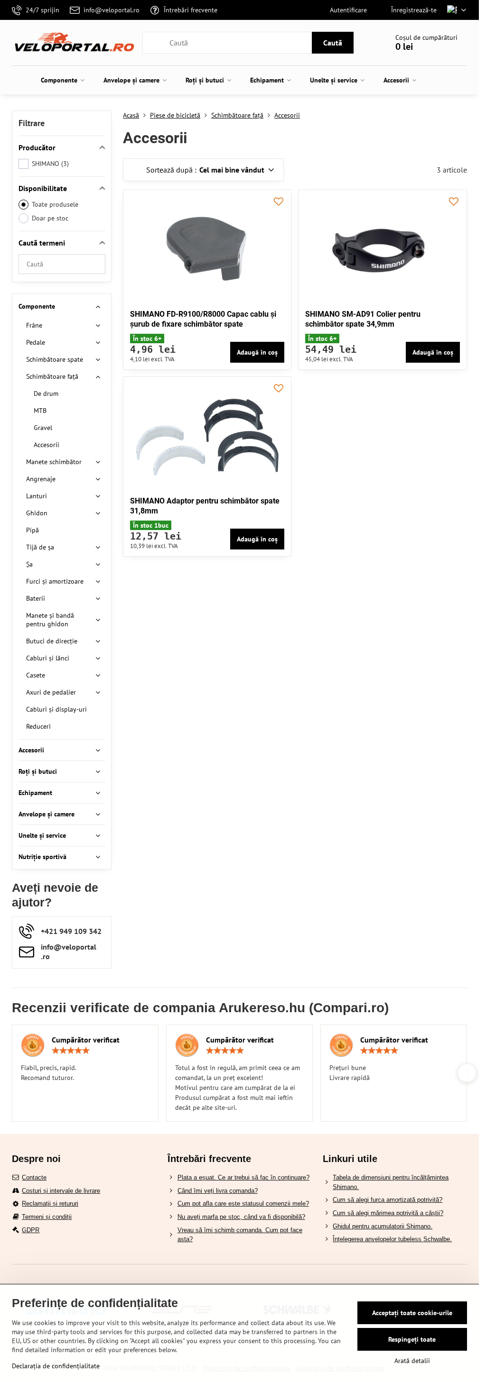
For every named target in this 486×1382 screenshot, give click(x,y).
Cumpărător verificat (86, 1039)
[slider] (71, 1050)
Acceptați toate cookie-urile (412, 1313)
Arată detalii (412, 1360)
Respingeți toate (412, 1339)
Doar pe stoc (50, 218)
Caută (332, 42)
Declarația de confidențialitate (56, 1366)
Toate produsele (55, 204)
